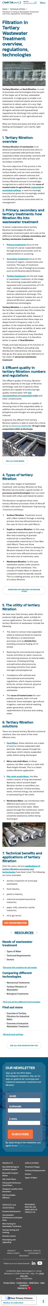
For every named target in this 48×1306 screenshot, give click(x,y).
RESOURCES (24, 1255)
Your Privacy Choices (21, 1298)
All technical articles (13, 1034)
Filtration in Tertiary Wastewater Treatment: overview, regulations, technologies (20, 12)
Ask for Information (15, 922)
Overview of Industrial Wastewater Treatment (18, 1025)
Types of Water (14, 951)
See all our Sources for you (24, 1045)
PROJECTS (11, 1250)
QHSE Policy (34, 1283)
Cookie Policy (22, 1283)
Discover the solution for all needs (20, 967)
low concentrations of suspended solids (20, 394)
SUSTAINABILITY (34, 1253)
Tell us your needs (15, 461)
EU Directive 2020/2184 (20, 425)
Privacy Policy (25, 1145)
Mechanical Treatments (18, 982)
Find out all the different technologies (21, 1001)
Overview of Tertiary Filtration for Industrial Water (18, 1016)
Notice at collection (13, 1302)
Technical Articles (17, 8)
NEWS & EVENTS (13, 1253)
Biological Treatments (18, 993)
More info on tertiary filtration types (24, 590)
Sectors (10, 959)
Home (4, 8)
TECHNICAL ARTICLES (32, 1250)
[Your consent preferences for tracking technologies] (43, 1301)
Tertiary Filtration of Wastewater (17, 988)
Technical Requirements (19, 955)
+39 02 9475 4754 (29, 3)
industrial (36, 187)
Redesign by (22, 1288)
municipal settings (11, 190)
